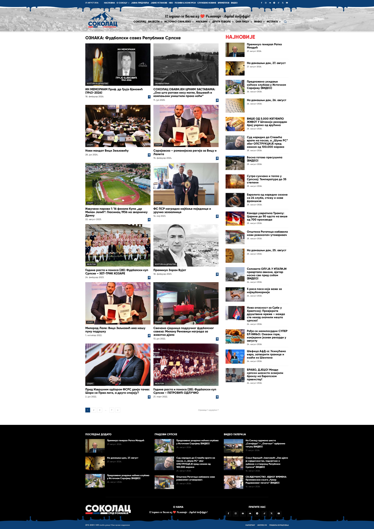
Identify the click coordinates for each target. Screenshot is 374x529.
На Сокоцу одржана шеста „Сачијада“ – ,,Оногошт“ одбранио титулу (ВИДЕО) (265, 443)
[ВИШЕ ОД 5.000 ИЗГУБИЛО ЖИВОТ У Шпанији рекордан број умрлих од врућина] (235, 124)
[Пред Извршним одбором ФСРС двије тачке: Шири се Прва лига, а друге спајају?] (117, 365)
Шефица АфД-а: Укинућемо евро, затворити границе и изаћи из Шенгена (266, 354)
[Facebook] (261, 3)
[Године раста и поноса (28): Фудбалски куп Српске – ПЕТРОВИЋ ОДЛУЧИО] (186, 365)
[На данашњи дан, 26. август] (235, 105)
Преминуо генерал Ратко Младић (264, 46)
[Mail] (243, 514)
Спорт (90, 144)
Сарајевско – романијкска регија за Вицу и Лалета (185, 152)
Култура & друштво (97, 83)
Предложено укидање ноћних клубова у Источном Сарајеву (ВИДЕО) (266, 85)
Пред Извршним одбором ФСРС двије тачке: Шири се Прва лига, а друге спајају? (117, 391)
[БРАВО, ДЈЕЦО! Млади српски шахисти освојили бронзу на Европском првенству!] (235, 375)
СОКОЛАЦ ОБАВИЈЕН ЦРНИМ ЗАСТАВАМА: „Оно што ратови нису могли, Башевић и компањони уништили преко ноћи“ (184, 92)
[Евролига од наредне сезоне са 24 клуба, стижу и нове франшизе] (235, 200)
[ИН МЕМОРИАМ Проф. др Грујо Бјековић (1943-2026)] (117, 64)
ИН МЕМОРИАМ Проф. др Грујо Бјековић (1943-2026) (114, 90)
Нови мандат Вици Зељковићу (107, 150)
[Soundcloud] (270, 3)
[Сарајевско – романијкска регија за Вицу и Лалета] (186, 126)
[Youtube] (287, 3)
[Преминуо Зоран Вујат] (186, 245)
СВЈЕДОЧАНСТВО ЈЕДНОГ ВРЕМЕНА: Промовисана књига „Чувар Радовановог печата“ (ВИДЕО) (266, 479)
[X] (282, 3)
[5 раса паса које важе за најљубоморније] (235, 294)
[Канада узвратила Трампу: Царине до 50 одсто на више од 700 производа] (235, 218)
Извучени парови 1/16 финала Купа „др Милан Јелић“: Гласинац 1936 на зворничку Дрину (116, 212)
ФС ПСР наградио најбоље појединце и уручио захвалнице (182, 210)
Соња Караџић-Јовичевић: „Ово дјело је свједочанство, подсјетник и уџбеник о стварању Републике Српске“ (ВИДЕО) (267, 462)
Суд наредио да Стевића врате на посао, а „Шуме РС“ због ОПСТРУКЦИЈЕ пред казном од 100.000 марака (267, 142)
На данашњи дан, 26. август (266, 100)
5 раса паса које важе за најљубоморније (264, 290)
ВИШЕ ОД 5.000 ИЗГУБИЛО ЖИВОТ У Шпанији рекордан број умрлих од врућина (267, 122)
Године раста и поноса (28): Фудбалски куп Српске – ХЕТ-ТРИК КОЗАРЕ (116, 271)
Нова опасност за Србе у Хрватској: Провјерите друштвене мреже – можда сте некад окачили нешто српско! (266, 314)
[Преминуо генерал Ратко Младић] (235, 50)
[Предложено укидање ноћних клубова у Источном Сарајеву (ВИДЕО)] (235, 87)
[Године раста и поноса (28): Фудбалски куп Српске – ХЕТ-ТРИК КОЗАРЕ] (117, 245)
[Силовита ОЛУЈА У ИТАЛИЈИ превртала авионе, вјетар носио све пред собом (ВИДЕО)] (235, 274)
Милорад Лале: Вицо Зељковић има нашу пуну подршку (115, 329)
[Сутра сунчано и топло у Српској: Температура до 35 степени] (235, 181)
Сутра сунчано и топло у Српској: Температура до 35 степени (266, 179)
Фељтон (91, 264)
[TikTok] (278, 3)
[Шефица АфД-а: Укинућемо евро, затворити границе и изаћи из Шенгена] (235, 357)
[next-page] (117, 410)
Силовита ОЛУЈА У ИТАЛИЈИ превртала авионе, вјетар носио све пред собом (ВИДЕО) (266, 273)
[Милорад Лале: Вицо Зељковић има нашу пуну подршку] (117, 303)
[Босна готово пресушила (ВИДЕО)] (235, 163)
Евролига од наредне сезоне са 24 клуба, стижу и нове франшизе (267, 198)
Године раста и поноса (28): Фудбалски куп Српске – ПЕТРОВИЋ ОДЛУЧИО (184, 391)
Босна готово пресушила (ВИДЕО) (264, 159)
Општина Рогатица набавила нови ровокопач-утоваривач (267, 233)
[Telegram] (274, 3)
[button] (285, 21)
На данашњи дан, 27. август (266, 63)
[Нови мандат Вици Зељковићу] (117, 126)
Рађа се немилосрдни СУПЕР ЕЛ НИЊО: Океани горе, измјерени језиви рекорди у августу (267, 335)
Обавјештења (162, 83)
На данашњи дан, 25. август (266, 250)
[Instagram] (265, 3)
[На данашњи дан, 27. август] (235, 68)
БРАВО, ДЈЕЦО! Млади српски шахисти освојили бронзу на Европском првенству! (265, 374)
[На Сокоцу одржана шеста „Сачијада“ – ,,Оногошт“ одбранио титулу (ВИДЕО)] (233, 446)
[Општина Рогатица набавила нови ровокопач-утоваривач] (235, 237)
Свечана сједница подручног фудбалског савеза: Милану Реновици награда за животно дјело (183, 331)
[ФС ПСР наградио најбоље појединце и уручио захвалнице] (186, 184)
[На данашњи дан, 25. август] (235, 256)
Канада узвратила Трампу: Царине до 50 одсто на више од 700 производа (267, 216)
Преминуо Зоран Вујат (169, 270)
